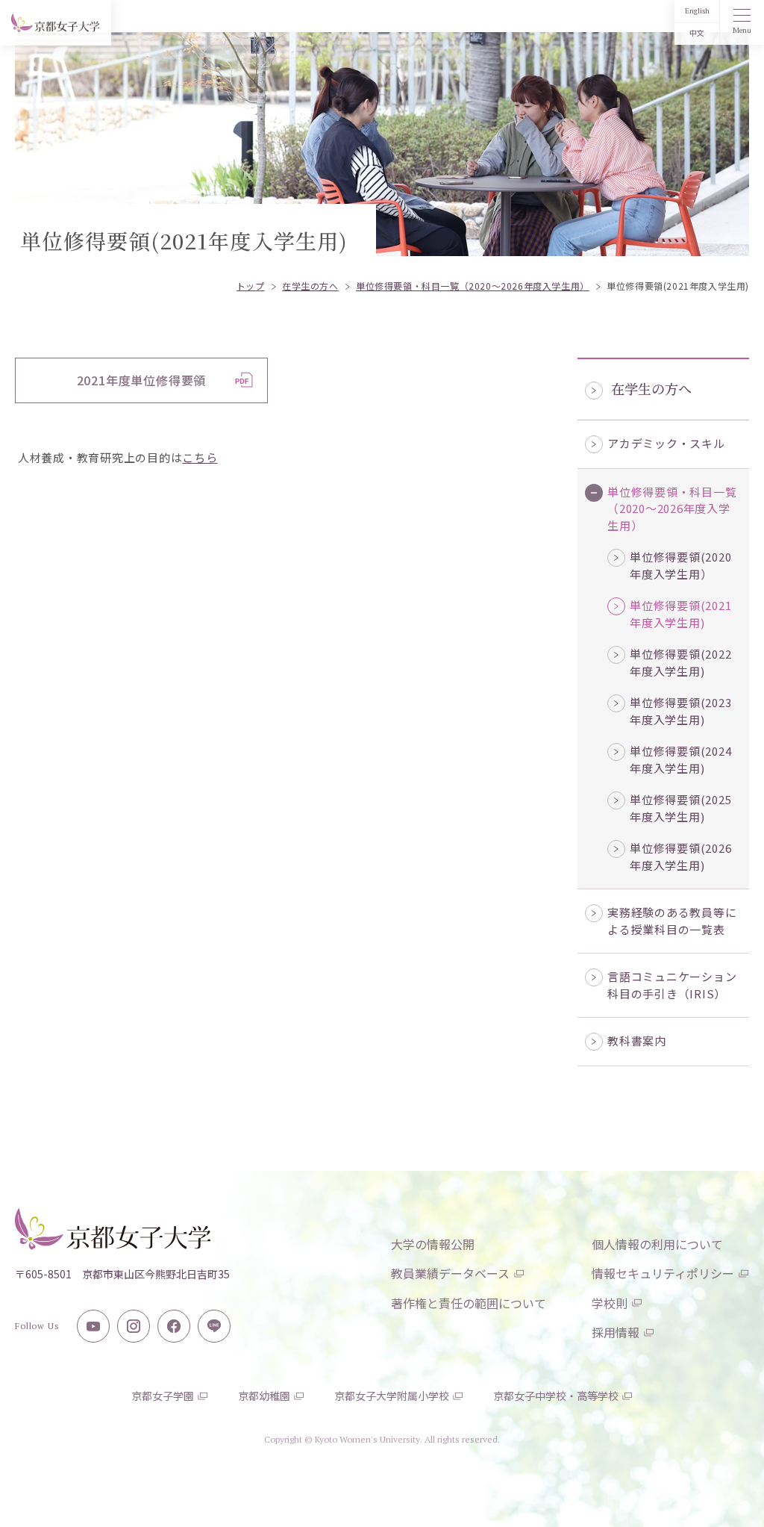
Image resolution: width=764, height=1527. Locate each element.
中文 (696, 33)
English (697, 11)
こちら (199, 457)
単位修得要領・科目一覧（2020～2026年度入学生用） (671, 508)
